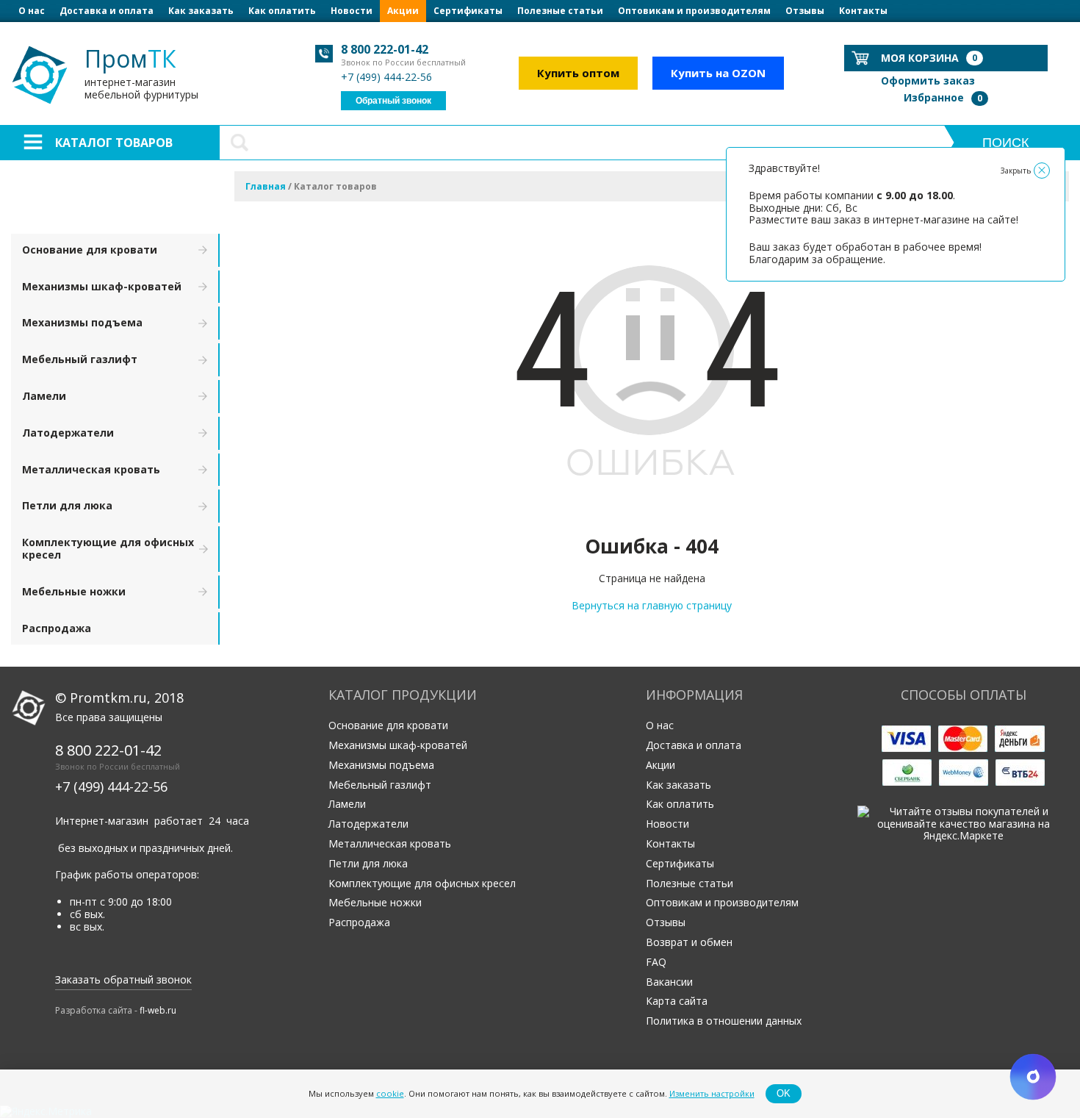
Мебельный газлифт (79, 359)
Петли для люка (67, 505)
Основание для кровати (89, 250)
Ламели (44, 396)
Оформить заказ (928, 80)
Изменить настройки (712, 1093)
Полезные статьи (560, 10)
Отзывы (804, 10)
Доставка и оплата (107, 10)
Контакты (863, 10)
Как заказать (201, 10)
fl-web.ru (158, 1010)
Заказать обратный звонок (123, 979)
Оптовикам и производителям (694, 10)
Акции (403, 10)
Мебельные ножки (74, 591)
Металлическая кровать (91, 469)
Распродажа (56, 628)
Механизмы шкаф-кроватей (101, 286)
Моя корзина (929, 58)
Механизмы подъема (82, 322)
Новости (351, 10)
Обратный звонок (393, 101)
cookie (390, 1093)
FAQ (656, 962)
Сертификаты (468, 10)
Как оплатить (282, 10)
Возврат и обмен (689, 942)
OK (784, 1093)
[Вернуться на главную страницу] (652, 513)
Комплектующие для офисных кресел (108, 548)
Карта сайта (677, 1001)
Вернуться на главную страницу (652, 605)
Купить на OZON (718, 72)
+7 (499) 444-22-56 (386, 77)
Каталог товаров (114, 143)
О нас (31, 10)
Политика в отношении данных (724, 1021)
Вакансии (669, 982)
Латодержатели (68, 433)
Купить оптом (578, 72)
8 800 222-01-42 (384, 49)
